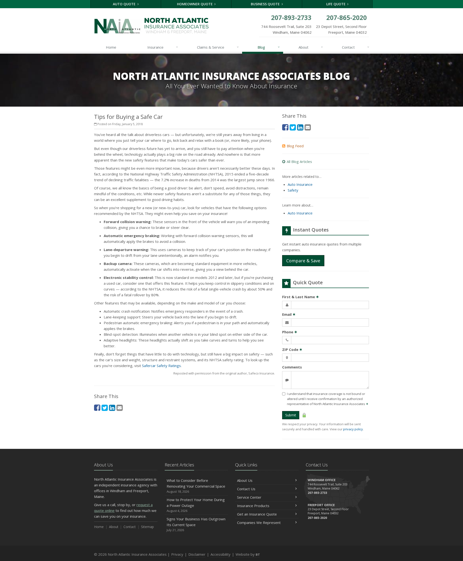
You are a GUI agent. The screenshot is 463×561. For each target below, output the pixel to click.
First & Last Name (300, 296)
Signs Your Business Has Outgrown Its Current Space (196, 524)
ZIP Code (292, 349)
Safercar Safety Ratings (161, 365)
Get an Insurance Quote (257, 514)
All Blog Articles (299, 161)
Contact (355, 47)
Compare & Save (303, 261)
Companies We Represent (259, 522)
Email (289, 314)
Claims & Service (218, 47)
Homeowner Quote (195, 4)
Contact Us (246, 488)
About (311, 47)
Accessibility (221, 554)
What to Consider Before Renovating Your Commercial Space (196, 486)
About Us (244, 480)
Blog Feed (295, 145)
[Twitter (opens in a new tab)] (105, 408)
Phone (289, 331)
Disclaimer (196, 554)
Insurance (162, 47)
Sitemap (147, 526)
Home (111, 47)
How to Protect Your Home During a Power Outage (196, 505)
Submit (290, 415)
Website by (248, 554)
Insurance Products (253, 505)
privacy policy (353, 429)
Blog (268, 47)
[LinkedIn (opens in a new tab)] (112, 408)
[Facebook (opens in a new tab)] (97, 408)
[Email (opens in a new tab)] (119, 408)
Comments (292, 367)
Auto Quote (124, 4)
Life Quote (336, 4)
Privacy (177, 554)
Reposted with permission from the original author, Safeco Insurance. (224, 373)
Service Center (249, 497)
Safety (293, 190)
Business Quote (266, 4)
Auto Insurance (300, 184)
